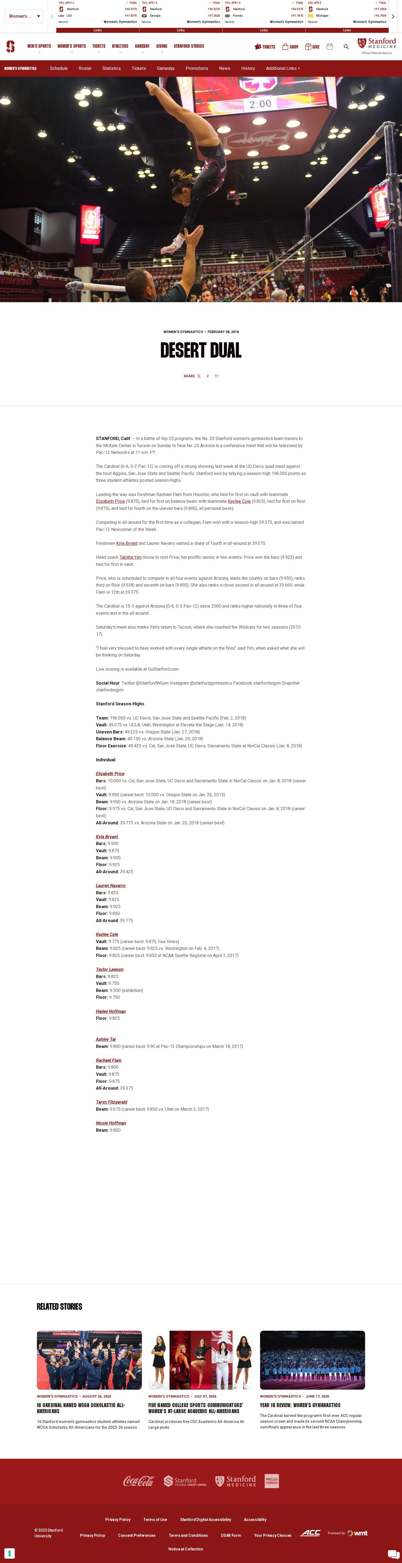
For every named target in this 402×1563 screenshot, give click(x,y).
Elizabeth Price (110, 501)
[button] (393, 16)
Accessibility (255, 1519)
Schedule (59, 68)
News (224, 68)
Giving (161, 46)
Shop (291, 48)
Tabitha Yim (130, 557)
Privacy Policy (122, 1519)
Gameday (142, 46)
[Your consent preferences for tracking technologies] (9, 1553)
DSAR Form (231, 1535)
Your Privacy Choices (273, 1535)
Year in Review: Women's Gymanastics (300, 1405)
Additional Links (281, 68)
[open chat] (394, 1555)
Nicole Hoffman (111, 1123)
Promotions (197, 68)
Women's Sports (72, 46)
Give (313, 48)
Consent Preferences (137, 1535)
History (248, 68)
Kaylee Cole (239, 501)
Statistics (112, 68)
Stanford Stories (189, 47)
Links (98, 30)
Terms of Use (155, 1519)
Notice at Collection (185, 1549)
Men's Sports (39, 46)
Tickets (98, 46)
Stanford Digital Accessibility (210, 1519)
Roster (85, 68)
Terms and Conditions (188, 1535)
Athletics (120, 46)
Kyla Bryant (127, 543)
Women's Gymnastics (183, 332)
